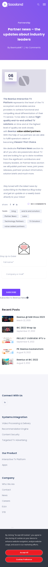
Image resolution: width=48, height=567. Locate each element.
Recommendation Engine (15, 428)
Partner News (11, 216)
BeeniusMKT (17, 47)
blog (14, 211)
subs (24, 216)
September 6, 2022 (25, 341)
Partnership (24, 22)
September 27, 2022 (26, 331)
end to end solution (31, 211)
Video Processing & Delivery (16, 423)
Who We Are (8, 484)
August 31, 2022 (24, 352)
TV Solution (34, 221)
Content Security (10, 434)
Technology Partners (14, 221)
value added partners (28, 131)
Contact (6, 489)
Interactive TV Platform (14, 459)
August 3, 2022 (23, 363)
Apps (4, 464)
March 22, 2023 (24, 320)
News (4, 495)
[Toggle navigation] (44, 4)
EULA (4, 506)
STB (4, 512)
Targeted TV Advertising (14, 440)
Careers (6, 500)
